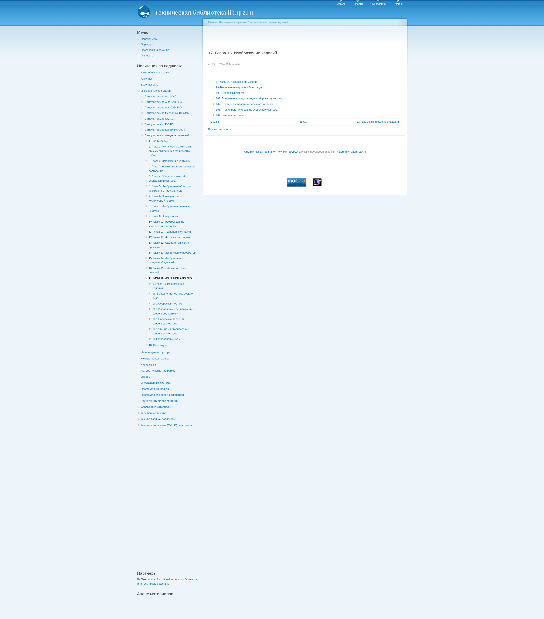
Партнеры (147, 44)
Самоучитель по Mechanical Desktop (167, 113)
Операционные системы (156, 382)
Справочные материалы (156, 407)
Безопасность (149, 84)
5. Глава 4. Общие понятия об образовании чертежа (167, 178)
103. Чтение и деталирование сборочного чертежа (171, 331)
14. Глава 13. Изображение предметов (172, 252)
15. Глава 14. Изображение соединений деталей (165, 260)
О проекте (147, 55)
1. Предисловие (158, 141)
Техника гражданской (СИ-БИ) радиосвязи (166, 425)
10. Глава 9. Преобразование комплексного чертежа (166, 224)
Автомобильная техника (155, 72)
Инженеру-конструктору (155, 352)
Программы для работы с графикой (162, 394)
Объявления (378, 4)
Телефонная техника (153, 413)
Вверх (303, 121)
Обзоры (145, 376)
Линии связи (148, 364)
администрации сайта (352, 151)
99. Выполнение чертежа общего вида (173, 296)
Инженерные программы (156, 90)
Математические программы (158, 370)
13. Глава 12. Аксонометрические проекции (169, 245)
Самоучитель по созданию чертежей (167, 135)
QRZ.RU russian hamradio (259, 151)
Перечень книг (149, 39)
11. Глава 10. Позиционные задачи (170, 231)
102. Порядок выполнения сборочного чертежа (168, 321)
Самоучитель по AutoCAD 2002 (164, 102)
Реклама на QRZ (287, 151)
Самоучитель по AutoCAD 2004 (164, 107)
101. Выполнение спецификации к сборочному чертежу (173, 311)
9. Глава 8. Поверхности (163, 216)
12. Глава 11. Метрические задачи (169, 237)
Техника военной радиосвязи (158, 419)
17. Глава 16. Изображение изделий (171, 278)
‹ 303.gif (214, 121)
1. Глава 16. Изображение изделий (168, 286)
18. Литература (158, 345)
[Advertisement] (169, 496)
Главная (212, 22)
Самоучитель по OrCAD (159, 118)
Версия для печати (219, 129)
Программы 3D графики (155, 388)
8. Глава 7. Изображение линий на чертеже (169, 208)
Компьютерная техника (155, 358)
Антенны (146, 78)
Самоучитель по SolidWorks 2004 (165, 129)
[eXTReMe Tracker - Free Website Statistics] (317, 185)
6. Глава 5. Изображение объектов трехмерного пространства (170, 188)
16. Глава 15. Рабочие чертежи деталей (167, 270)
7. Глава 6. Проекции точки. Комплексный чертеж (165, 198)
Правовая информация (155, 50)
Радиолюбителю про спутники (159, 401)
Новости (358, 4)
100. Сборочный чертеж (167, 303)
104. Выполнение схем (166, 339)
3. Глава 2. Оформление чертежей (169, 161)
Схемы (398, 4)
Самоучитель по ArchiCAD (161, 96)
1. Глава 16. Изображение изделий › (378, 121)
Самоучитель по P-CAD (159, 124)
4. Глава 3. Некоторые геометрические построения (172, 169)
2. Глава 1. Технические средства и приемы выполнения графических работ (170, 151)
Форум (341, 4)
